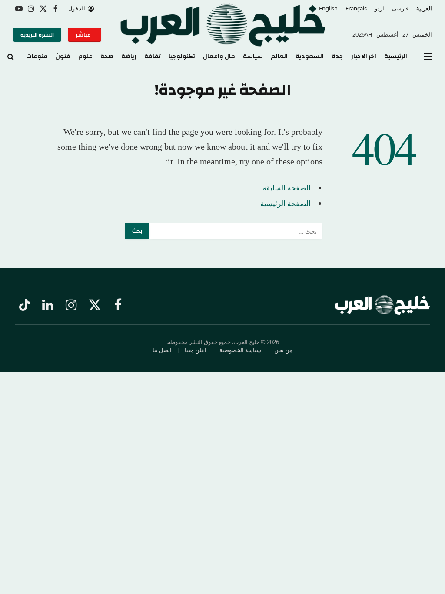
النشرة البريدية (37, 35)
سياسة (253, 56)
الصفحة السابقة (286, 188)
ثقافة (152, 56)
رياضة (128, 56)
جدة (337, 56)
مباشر (84, 35)
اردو (379, 8)
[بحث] (11, 57)
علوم (85, 56)
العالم (279, 56)
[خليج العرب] (222, 34)
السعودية (310, 56)
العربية (424, 8)
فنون (63, 56)
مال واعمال (219, 56)
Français (356, 8)
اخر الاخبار (363, 56)
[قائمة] (428, 57)
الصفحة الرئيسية (285, 203)
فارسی (400, 8)
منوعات (37, 56)
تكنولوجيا (182, 56)
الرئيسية (395, 56)
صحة (106, 56)
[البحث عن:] (235, 231)
